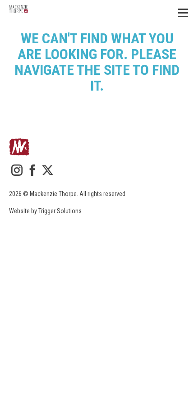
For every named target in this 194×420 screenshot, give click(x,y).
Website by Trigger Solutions (45, 211)
